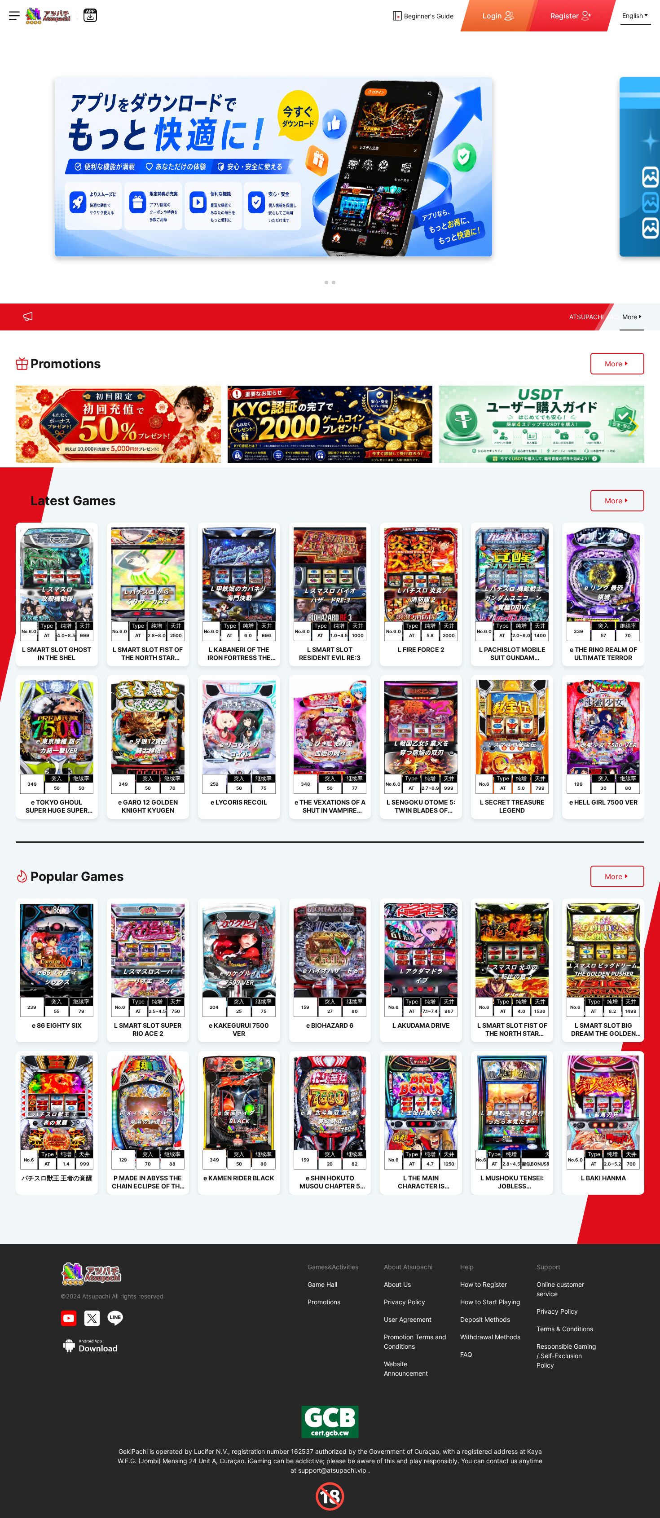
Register (564, 15)
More (613, 363)
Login (492, 15)
